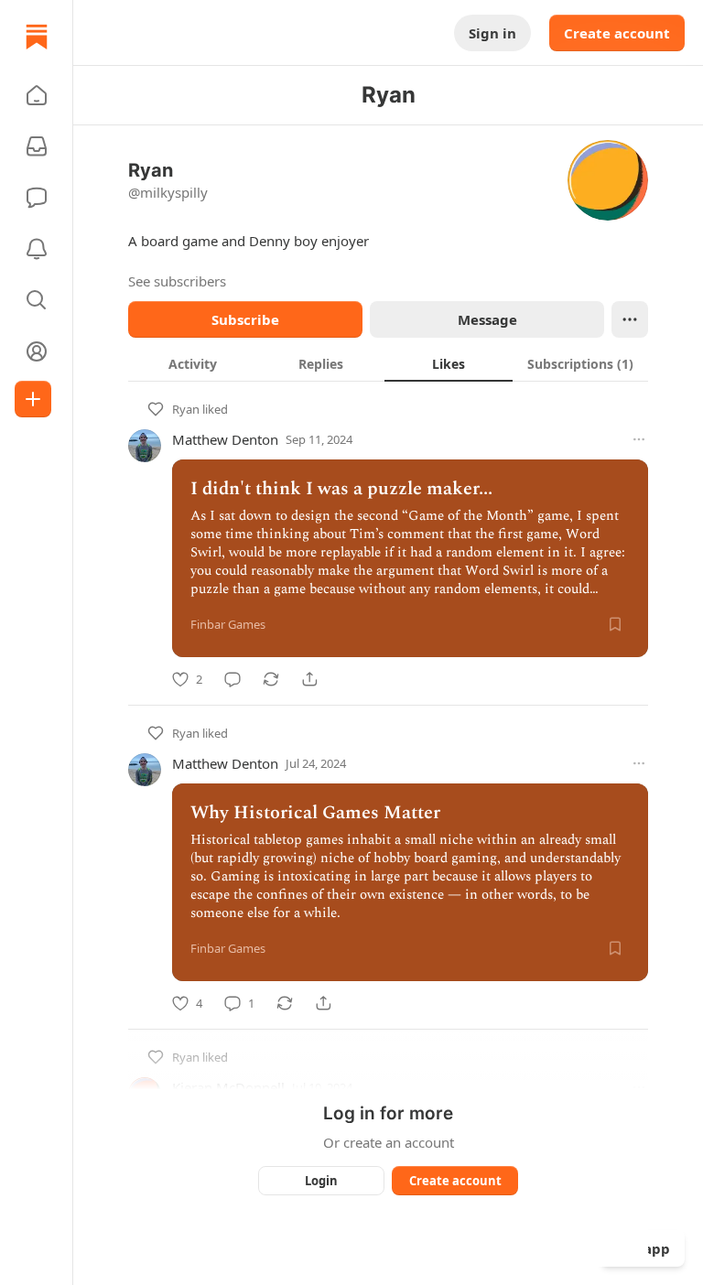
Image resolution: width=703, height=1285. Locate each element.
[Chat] (37, 198)
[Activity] (37, 249)
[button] (37, 95)
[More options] (639, 439)
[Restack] (271, 679)
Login (321, 1180)
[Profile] (37, 351)
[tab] (192, 363)
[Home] (37, 37)
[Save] (615, 624)
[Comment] (232, 679)
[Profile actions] (629, 319)
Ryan (186, 409)
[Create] (33, 399)
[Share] (309, 679)
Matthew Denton (225, 439)
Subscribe (245, 319)
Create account (617, 33)
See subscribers (177, 281)
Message (487, 319)
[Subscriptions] (37, 146)
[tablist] (388, 363)
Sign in (492, 33)
